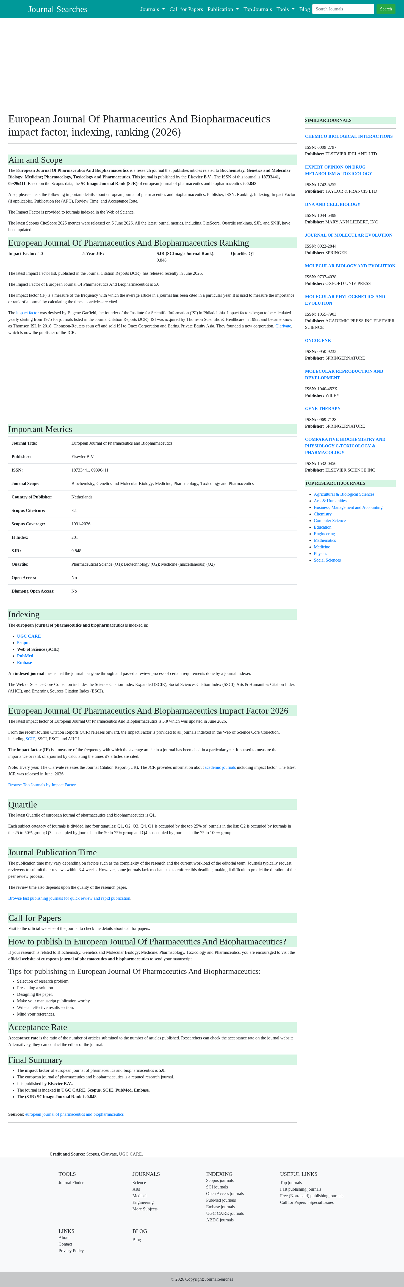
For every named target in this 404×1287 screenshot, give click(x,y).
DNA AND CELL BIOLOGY (333, 204)
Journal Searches (57, 9)
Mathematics (325, 540)
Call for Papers (186, 9)
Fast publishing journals (300, 1189)
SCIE (30, 738)
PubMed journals (221, 1200)
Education (322, 527)
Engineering (324, 533)
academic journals (220, 767)
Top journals (291, 1182)
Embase (24, 662)
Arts (136, 1189)
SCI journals (217, 1187)
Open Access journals (225, 1193)
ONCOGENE (318, 340)
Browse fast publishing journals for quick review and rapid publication (69, 898)
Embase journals (220, 1206)
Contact (65, 1244)
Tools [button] (283, 9)
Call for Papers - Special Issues (307, 1202)
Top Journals (257, 9)
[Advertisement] (152, 67)
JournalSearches (219, 1279)
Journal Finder (71, 1182)
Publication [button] (220, 9)
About (64, 1237)
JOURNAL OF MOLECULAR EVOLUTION (348, 235)
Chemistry (323, 514)
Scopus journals (220, 1180)
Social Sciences (327, 560)
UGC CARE (29, 636)
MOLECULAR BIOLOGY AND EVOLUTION (350, 265)
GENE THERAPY (323, 408)
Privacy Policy (71, 1250)
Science (139, 1182)
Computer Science (330, 520)
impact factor (27, 312)
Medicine (322, 547)
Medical (139, 1195)
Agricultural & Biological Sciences (344, 494)
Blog (304, 9)
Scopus (23, 642)
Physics (320, 553)
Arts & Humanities (330, 500)
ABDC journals (220, 1220)
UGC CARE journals (225, 1213)
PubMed (25, 656)
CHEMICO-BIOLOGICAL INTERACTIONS (349, 136)
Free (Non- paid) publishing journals (311, 1195)
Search (386, 9)
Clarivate (283, 326)
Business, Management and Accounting (348, 507)
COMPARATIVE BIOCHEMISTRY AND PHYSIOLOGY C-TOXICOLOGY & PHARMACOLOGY (345, 446)
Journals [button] (150, 9)
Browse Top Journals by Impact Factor (41, 785)
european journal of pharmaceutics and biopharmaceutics (74, 1114)
